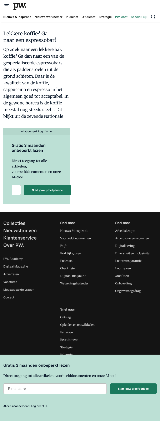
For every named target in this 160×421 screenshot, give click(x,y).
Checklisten (68, 268)
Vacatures (10, 282)
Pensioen (66, 332)
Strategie (66, 347)
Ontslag (65, 317)
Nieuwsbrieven (20, 230)
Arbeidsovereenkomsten (132, 238)
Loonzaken (123, 268)
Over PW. (13, 245)
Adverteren (11, 274)
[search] (153, 16)
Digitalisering (125, 246)
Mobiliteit (122, 276)
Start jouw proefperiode (47, 190)
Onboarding (123, 283)
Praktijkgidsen (70, 253)
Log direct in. (39, 406)
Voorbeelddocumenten (75, 238)
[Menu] (6, 6)
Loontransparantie (128, 261)
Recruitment (69, 340)
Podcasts (66, 261)
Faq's (63, 246)
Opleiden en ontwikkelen (77, 325)
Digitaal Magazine (15, 266)
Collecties (14, 223)
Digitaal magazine (73, 276)
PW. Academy (13, 258)
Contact (8, 297)
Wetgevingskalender (74, 283)
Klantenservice (20, 238)
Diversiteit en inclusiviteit (133, 253)
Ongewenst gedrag (128, 291)
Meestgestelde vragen (18, 289)
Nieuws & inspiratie (74, 231)
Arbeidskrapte (125, 231)
